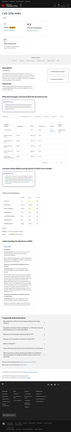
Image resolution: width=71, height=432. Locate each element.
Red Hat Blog (39, 423)
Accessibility (27, 400)
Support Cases (5, 399)
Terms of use (18, 429)
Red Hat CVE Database (6, 9)
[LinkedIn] (48, 385)
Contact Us (16, 393)
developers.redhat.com (41, 396)
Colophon (27, 407)
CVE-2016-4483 (17, 9)
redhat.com (38, 393)
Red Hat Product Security (30, 372)
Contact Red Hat (31, 423)
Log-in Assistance (17, 400)
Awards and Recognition (27, 403)
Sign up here (24, 365)
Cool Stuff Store (10, 424)
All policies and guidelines (28, 429)
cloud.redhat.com (40, 401)
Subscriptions (5, 1)
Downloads (12, 1)
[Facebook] (55, 385)
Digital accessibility (38, 429)
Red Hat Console (20, 1)
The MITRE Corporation (25, 377)
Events (19, 423)
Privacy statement (10, 429)
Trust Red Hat (28, 393)
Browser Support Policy (28, 397)
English (58, 6)
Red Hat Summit (18, 424)
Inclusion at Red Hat (48, 423)
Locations (25, 423)
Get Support (28, 1)
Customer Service (6, 401)
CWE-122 (6, 246)
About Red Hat (10, 423)
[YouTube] (51, 385)
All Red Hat (63, 6)
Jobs (16, 423)
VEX (3, 18)
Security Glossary (31, 362)
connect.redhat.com (40, 399)
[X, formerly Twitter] (58, 385)
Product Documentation (5, 404)
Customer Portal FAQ (17, 397)
